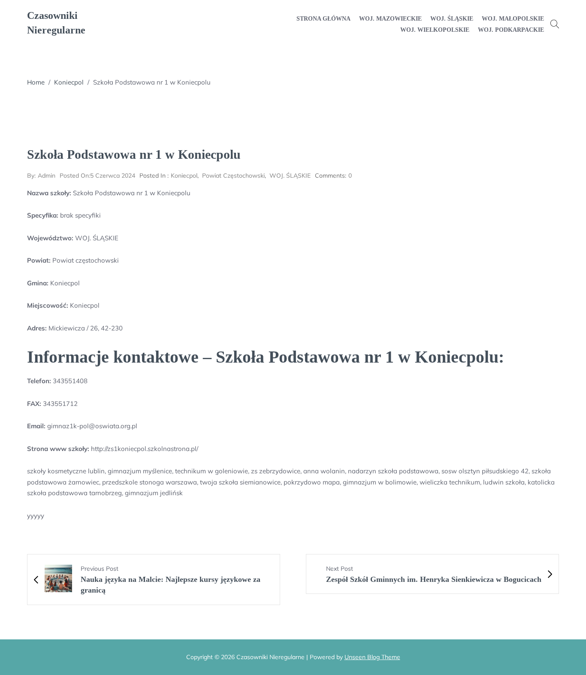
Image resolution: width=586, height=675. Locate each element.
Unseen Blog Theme (372, 657)
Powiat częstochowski (233, 175)
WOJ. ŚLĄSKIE (451, 18)
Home (36, 82)
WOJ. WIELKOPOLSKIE (434, 30)
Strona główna (323, 18)
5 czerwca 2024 (97, 175)
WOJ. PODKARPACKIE (511, 30)
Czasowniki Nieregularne (56, 23)
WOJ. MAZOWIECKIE (390, 18)
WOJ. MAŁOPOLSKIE (513, 18)
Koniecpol (69, 82)
